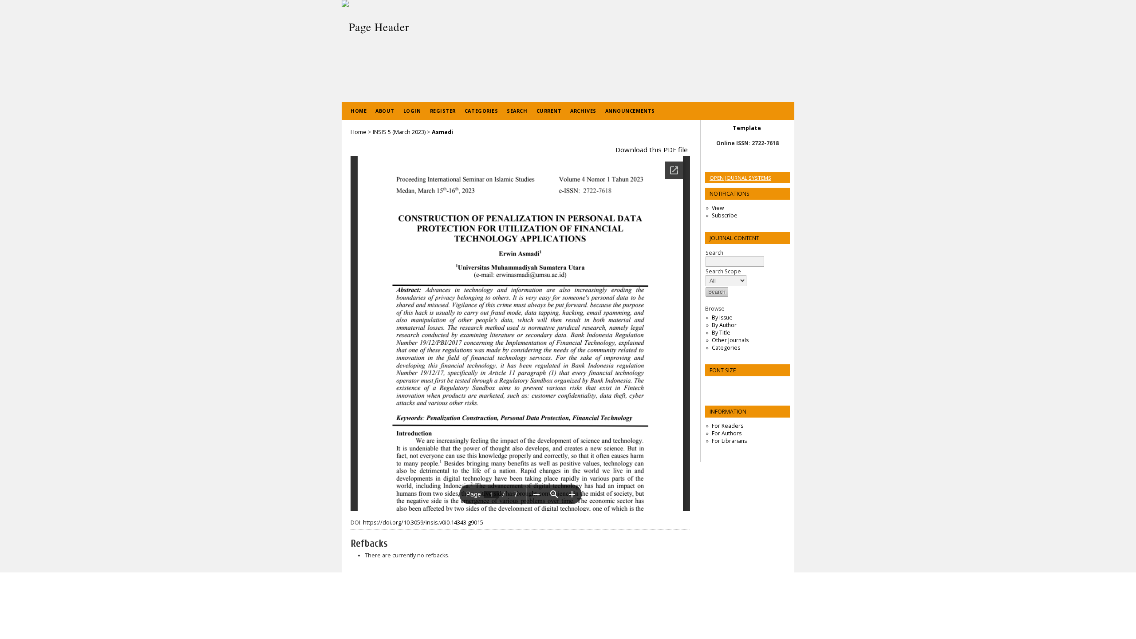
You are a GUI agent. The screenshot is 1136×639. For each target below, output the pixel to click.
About (384, 110)
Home (359, 110)
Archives (583, 110)
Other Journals (730, 340)
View (718, 208)
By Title (721, 332)
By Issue (722, 317)
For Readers (727, 426)
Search (517, 110)
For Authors (727, 433)
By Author (724, 325)
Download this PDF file (651, 149)
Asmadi (442, 132)
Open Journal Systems (740, 177)
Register (443, 110)
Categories (726, 347)
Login (412, 110)
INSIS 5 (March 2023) (399, 132)
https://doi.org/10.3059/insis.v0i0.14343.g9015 (423, 522)
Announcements (630, 110)
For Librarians (729, 441)
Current (549, 110)
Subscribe (725, 215)
